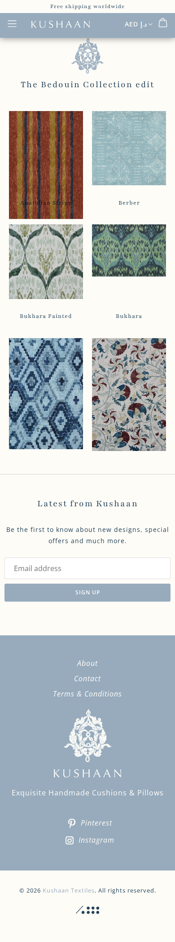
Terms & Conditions (87, 694)
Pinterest (96, 823)
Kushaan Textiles (69, 890)
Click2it (87, 910)
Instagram (96, 840)
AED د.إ (136, 24)
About (87, 663)
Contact (87, 678)
